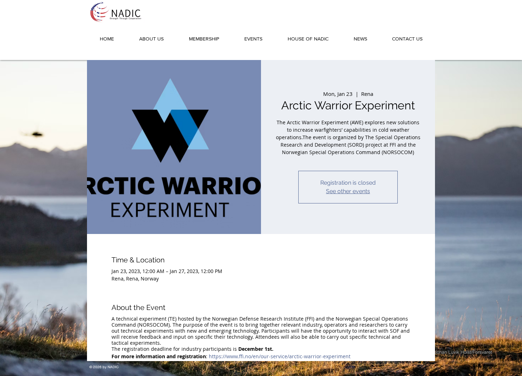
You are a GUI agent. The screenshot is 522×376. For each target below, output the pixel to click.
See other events (348, 191)
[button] (151, 35)
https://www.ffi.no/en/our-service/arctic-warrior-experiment (279, 356)
